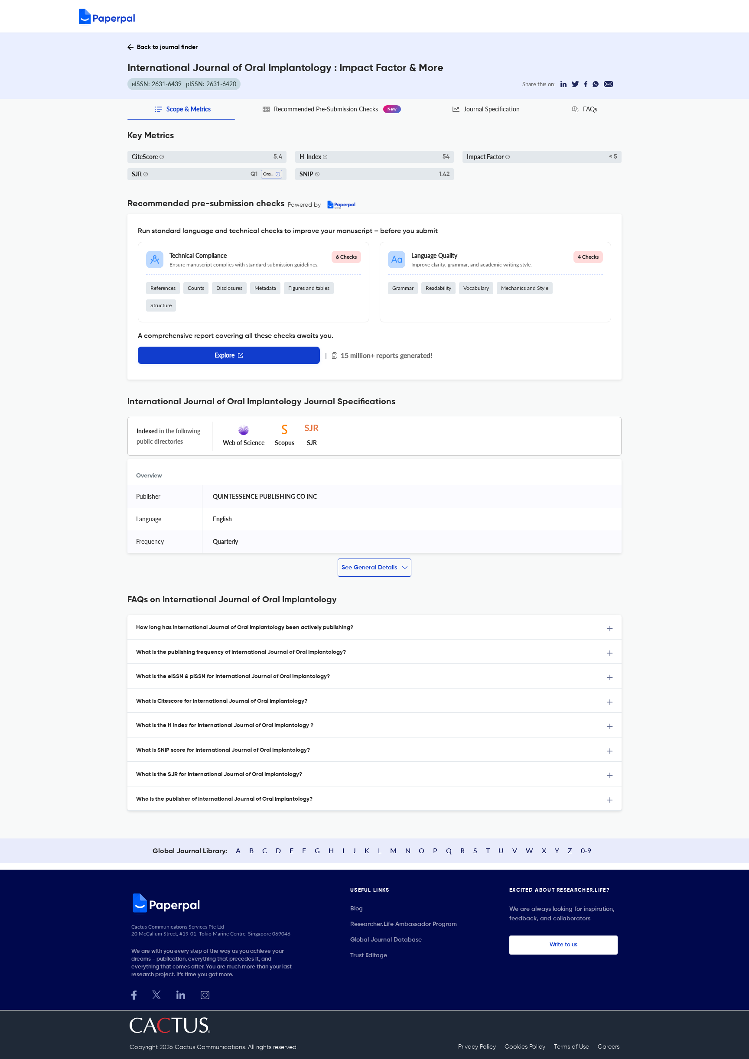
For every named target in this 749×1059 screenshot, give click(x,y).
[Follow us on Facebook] (134, 994)
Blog (356, 909)
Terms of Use (571, 1047)
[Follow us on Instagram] (205, 994)
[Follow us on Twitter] (156, 994)
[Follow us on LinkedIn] (180, 994)
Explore (224, 355)
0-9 (586, 850)
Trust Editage (368, 955)
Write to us (563, 945)
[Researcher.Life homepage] (214, 902)
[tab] (374, 627)
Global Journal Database (386, 940)
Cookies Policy (525, 1047)
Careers (608, 1047)
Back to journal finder (167, 47)
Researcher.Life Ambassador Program (403, 924)
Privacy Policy (477, 1047)
